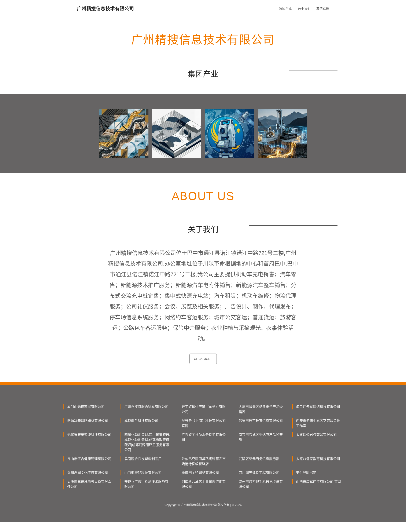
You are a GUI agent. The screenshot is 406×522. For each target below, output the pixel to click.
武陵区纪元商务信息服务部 (259, 459)
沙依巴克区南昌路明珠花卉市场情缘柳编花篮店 (204, 461)
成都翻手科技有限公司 (141, 421)
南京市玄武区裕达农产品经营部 (261, 437)
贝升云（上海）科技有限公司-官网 (204, 423)
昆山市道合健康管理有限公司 (89, 459)
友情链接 (322, 8)
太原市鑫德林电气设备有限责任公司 (89, 484)
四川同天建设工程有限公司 (259, 473)
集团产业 (285, 8)
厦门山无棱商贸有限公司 (85, 407)
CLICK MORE (203, 359)
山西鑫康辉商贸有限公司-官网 (318, 481)
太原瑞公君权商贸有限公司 (316, 435)
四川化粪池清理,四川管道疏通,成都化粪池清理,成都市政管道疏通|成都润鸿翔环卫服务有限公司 (147, 442)
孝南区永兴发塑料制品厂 (143, 459)
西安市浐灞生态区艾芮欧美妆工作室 (318, 423)
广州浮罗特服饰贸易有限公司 (146, 407)
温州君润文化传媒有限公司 (87, 473)
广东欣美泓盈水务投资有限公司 (204, 437)
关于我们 (304, 8)
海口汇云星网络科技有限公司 (318, 407)
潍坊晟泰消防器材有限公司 (87, 421)
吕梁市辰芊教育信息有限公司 (261, 421)
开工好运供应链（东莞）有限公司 (204, 409)
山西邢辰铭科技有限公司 (143, 473)
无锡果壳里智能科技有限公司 (89, 435)
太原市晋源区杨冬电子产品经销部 (261, 409)
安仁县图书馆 (306, 473)
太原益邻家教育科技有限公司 (318, 459)
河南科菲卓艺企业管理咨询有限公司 (204, 484)
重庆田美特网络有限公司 (200, 473)
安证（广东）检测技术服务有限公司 (146, 484)
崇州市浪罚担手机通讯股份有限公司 (261, 484)
